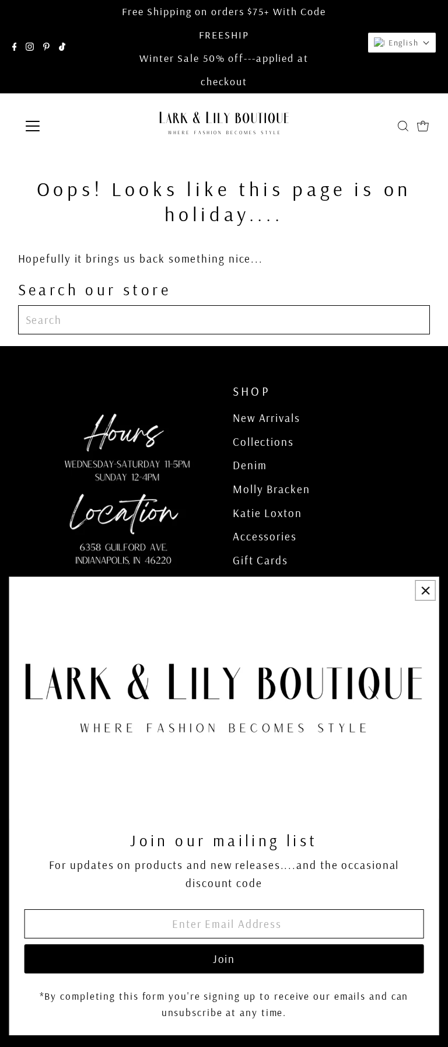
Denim (250, 465)
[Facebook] (14, 47)
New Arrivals (266, 418)
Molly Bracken (271, 489)
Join (224, 959)
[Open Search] (403, 126)
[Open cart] (423, 126)
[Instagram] (30, 47)
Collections (263, 442)
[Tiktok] (62, 47)
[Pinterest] (46, 47)
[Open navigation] (67, 126)
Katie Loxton (267, 513)
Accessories (265, 536)
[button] (402, 43)
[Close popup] (425, 590)
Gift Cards (260, 560)
